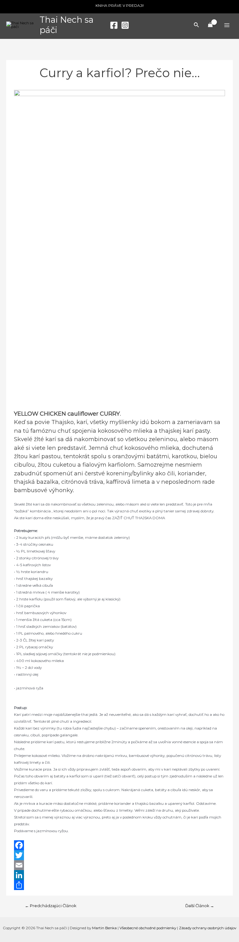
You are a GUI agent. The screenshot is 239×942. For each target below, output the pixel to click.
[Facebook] (114, 25)
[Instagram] (125, 25)
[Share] (119, 885)
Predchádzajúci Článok (50, 905)
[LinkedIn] (119, 875)
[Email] (119, 865)
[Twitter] (119, 855)
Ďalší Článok (199, 905)
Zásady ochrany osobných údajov (207, 928)
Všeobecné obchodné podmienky (148, 928)
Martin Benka (104, 928)
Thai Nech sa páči (67, 25)
